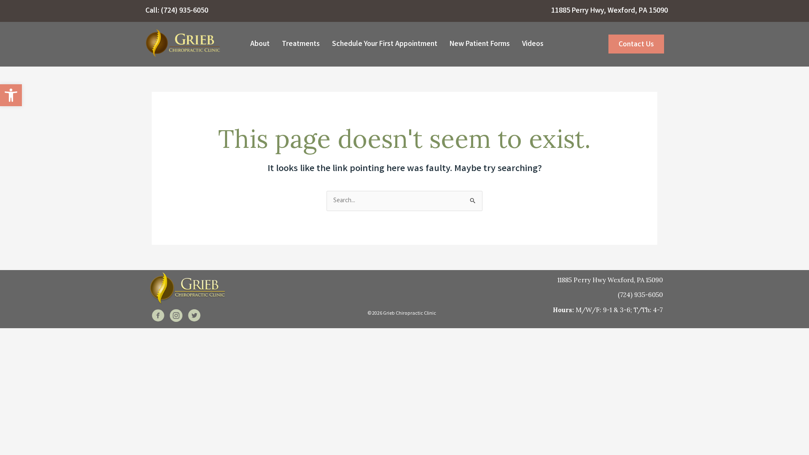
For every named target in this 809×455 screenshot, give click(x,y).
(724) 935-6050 (184, 10)
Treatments (301, 44)
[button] (11, 95)
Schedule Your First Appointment (384, 44)
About (260, 44)
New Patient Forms (480, 44)
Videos (533, 44)
